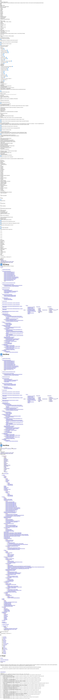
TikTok (4, 650)
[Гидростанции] (12, 300)
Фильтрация (8, 594)
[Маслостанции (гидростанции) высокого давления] (12, 310)
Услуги (5, 601)
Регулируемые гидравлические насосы (14, 547)
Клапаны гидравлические (10, 558)
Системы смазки (8, 583)
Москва (5, 464)
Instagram (4, 640)
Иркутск (5, 461)
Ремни (9, 494)
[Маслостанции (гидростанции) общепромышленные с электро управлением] (12, 305)
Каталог (5, 498)
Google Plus (5, 644)
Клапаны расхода (10, 579)
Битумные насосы (9, 529)
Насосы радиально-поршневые (11, 525)
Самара (5, 467)
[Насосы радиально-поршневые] (12, 293)
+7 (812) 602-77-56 (3, 260)
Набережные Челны (7, 465)
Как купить (6, 608)
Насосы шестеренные (9, 519)
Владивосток (6, 459)
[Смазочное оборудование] (12, 268)
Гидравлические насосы (9, 540)
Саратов (5, 469)
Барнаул (5, 458)
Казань (5, 462)
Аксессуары (8, 491)
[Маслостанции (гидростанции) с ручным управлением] (12, 303)
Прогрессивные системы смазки (13, 586)
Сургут (5, 470)
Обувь (7, 479)
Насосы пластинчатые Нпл (10, 501)
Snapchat (4, 652)
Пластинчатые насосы (11, 542)
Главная (5, 476)
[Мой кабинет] (0, 449)
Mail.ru (4, 645)
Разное (7, 551)
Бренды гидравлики (11, 554)
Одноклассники (5, 643)
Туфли (9, 483)
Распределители (10, 565)
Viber (4, 646)
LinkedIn (4, 653)
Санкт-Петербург (6, 468)
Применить (2, 64)
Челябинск (5, 471)
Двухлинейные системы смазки (13, 589)
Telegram (4, 641)
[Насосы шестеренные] (12, 288)
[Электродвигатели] (12, 312)
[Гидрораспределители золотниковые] (12, 283)
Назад (5, 456)
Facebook (4, 636)
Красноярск (6, 463)
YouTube (4, 642)
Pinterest (4, 651)
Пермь (5, 466)
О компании (6, 614)
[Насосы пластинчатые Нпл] (12, 270)
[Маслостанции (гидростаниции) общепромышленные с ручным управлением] (12, 307)
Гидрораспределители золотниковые (11, 514)
